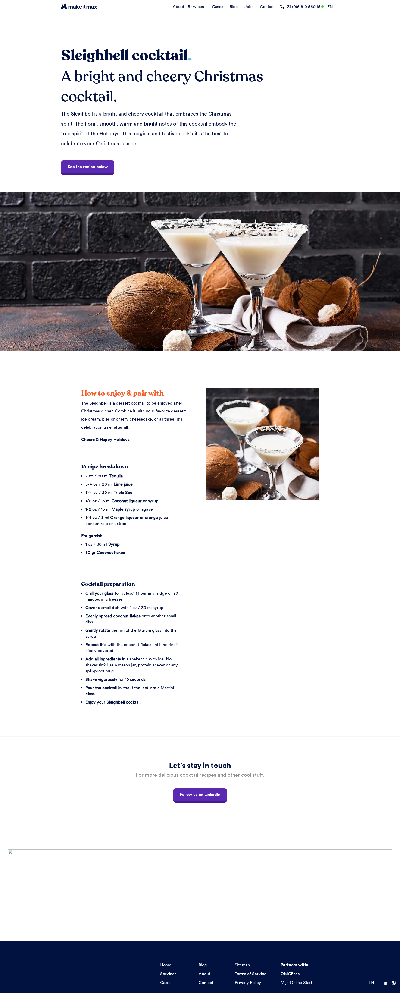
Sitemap (242, 965)
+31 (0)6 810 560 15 (302, 6)
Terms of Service (250, 973)
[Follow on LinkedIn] (387, 983)
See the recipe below (88, 166)
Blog (234, 6)
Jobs (248, 6)
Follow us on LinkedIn (200, 794)
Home (165, 965)
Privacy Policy (248, 982)
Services (196, 6)
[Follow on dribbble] (396, 983)
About (178, 6)
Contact (267, 6)
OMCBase (290, 973)
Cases (217, 6)
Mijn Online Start (296, 982)
